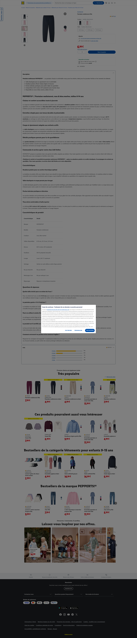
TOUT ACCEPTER (90, 330)
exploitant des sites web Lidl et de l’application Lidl (58, 309)
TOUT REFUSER (68, 330)
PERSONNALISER (78, 330)
